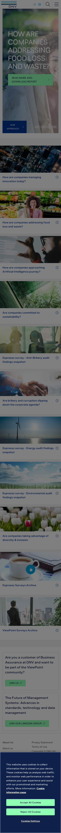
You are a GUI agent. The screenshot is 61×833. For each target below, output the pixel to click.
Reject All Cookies (30, 811)
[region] (30, 792)
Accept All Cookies (30, 802)
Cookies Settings (30, 821)
